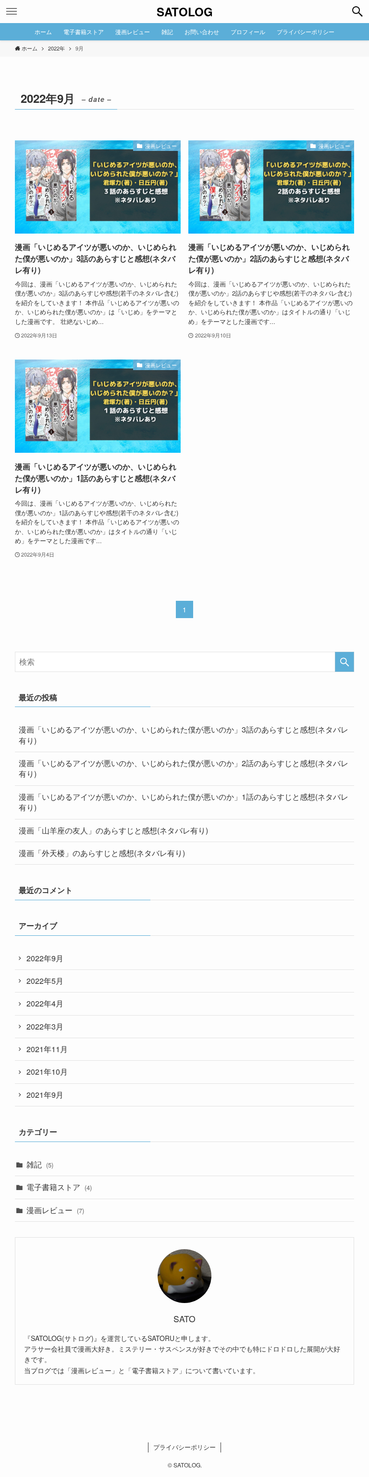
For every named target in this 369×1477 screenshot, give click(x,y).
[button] (357, 11)
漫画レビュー (55, 1210)
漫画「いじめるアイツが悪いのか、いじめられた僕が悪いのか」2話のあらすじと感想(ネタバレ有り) (183, 768)
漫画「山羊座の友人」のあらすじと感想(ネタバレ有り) (113, 830)
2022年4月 (44, 1003)
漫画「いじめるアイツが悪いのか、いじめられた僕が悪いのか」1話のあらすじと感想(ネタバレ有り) (183, 802)
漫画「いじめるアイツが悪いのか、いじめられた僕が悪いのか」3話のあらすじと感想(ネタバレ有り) (183, 734)
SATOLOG (185, 11)
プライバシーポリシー (184, 1447)
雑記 (39, 1164)
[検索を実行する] (344, 662)
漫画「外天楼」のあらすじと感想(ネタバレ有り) (102, 852)
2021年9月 (44, 1094)
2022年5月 (44, 980)
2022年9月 (44, 958)
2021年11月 (47, 1049)
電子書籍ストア (59, 1186)
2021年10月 (47, 1071)
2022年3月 (44, 1026)
